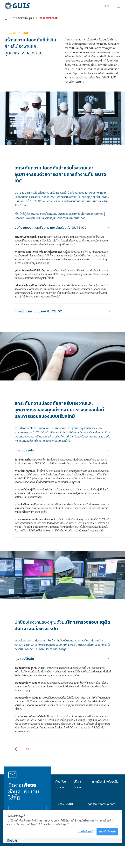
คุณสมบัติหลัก (24, 658)
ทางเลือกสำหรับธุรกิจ (105, 781)
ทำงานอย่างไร (24, 450)
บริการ (77, 781)
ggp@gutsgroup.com (101, 804)
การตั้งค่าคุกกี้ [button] (85, 831)
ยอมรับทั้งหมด (107, 831)
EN (107, 6)
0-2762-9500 (64, 804)
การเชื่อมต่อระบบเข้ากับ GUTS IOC (38, 311)
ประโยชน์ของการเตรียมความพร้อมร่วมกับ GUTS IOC (50, 227)
